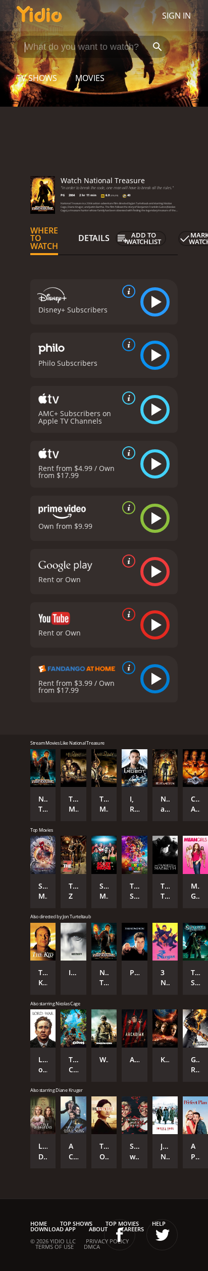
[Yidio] (39, 15)
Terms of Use (54, 1246)
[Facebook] (119, 1234)
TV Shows (37, 78)
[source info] (126, 291)
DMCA (92, 1246)
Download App (53, 1229)
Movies (90, 78)
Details (94, 238)
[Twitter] (162, 1234)
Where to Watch (44, 238)
